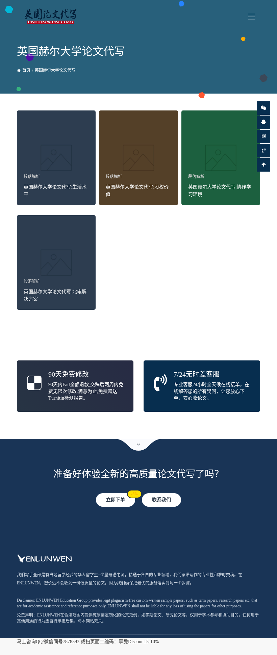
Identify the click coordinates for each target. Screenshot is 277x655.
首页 (26, 70)
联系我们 (161, 499)
